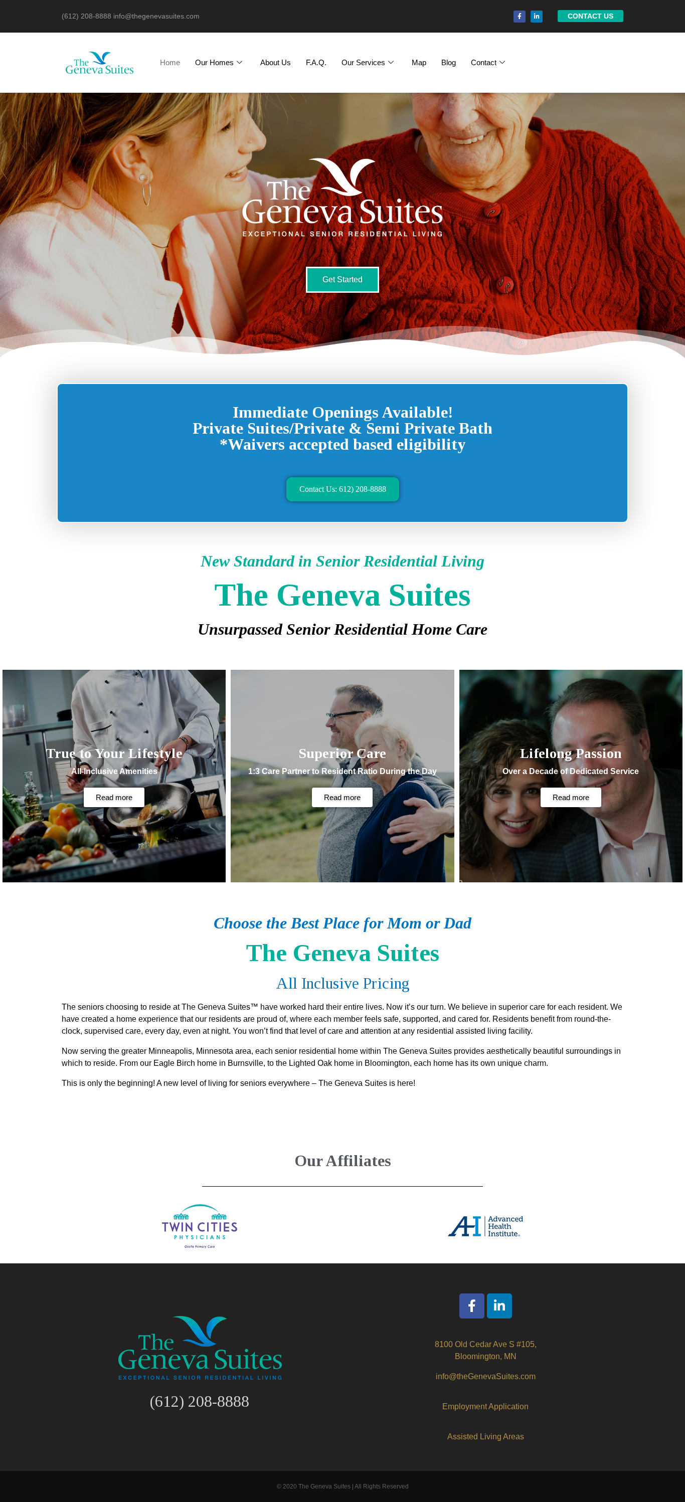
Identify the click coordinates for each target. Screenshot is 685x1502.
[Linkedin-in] (537, 17)
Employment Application (485, 1406)
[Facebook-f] (519, 17)
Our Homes (214, 62)
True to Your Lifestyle (114, 753)
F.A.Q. (316, 62)
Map (419, 62)
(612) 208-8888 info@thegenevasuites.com (131, 16)
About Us (275, 62)
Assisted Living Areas (485, 1436)
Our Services (363, 62)
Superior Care (342, 753)
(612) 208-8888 (199, 1401)
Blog (448, 62)
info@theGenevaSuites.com (486, 1376)
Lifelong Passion (571, 753)
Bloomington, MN (486, 1356)
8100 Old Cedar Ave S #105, (486, 1344)
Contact (483, 62)
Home (170, 62)
